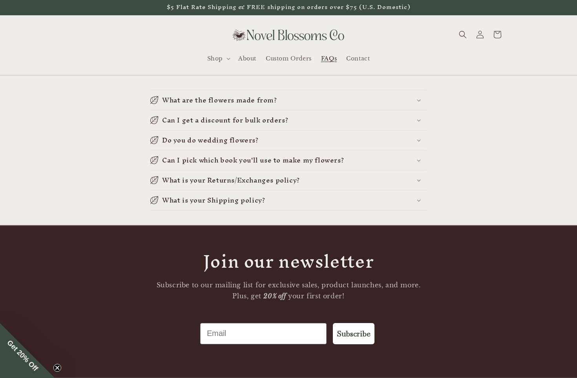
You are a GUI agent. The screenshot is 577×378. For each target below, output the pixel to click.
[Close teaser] (57, 368)
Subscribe (354, 334)
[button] (218, 58)
